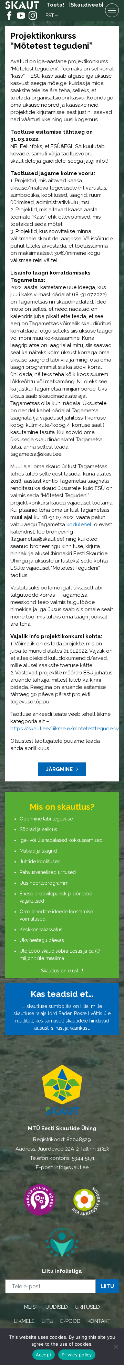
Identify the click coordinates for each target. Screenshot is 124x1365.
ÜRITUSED (87, 1307)
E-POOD (70, 1321)
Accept (44, 1354)
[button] (52, 15)
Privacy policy (77, 1354)
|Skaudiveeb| (86, 5)
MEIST (31, 1307)
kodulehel (79, 524)
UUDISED (56, 1307)
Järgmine (59, 769)
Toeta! (55, 5)
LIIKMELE (24, 1321)
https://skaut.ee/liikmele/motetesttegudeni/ (65, 728)
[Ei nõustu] (115, 1346)
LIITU (47, 1321)
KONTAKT (99, 1321)
